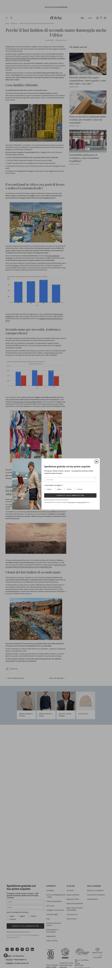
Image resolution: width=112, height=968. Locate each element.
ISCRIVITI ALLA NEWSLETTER (70, 495)
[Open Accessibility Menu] (6, 955)
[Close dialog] (96, 461)
